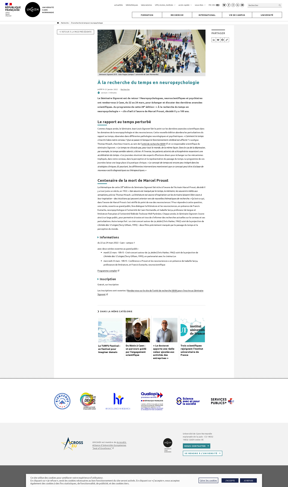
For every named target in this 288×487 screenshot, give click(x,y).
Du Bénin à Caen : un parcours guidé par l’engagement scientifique (136, 350)
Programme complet (107, 270)
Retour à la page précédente (77, 32)
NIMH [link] (162, 143)
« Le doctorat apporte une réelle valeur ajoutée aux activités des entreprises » (163, 352)
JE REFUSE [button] (248, 480)
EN (213, 5)
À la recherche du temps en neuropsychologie (87, 23)
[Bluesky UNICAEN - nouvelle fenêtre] (224, 5)
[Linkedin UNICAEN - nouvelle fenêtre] (238, 5)
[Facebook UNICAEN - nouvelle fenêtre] (229, 5)
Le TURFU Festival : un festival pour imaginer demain (109, 349)
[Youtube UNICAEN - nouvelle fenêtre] (242, 5)
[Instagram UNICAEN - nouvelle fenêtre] (233, 5)
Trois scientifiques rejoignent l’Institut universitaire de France (192, 350)
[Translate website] (217, 5)
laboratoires (146, 5)
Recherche (125, 89)
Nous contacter (195, 446)
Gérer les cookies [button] (208, 480)
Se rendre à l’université (201, 453)
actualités (118, 5)
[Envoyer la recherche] (280, 5)
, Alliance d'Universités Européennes (109, 445)
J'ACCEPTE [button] (230, 480)
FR (210, 5)
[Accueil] (58, 23)
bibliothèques (132, 5)
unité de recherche (153, 143)
